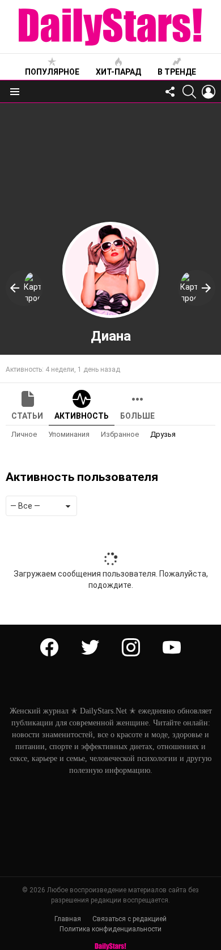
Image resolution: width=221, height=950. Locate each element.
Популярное (52, 71)
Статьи (27, 415)
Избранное (120, 434)
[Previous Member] (24, 288)
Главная (67, 919)
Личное (24, 434)
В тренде (177, 71)
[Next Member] (196, 288)
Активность (81, 415)
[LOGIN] (208, 91)
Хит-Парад (118, 71)
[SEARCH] (189, 91)
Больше (137, 415)
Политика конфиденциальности (111, 929)
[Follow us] (170, 91)
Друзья (163, 434)
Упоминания (69, 434)
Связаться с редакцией (129, 919)
